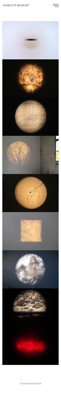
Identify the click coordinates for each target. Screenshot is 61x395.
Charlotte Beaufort (16, 5)
